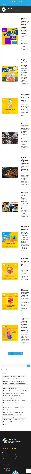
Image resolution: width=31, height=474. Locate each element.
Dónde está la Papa (16, 395)
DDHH (10, 386)
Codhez (5, 383)
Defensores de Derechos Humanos (11, 388)
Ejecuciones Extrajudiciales (9, 398)
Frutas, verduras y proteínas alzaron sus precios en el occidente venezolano (24, 63)
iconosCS (22, 472)
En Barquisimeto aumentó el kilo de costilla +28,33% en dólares (25, 292)
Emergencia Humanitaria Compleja (11, 400)
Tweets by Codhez (5, 370)
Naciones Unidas (19, 412)
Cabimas (13, 381)
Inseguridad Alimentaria (8, 405)
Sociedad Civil (16, 419)
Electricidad (20, 398)
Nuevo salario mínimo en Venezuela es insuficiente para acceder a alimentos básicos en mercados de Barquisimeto (25, 324)
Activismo (13, 376)
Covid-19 (5, 386)
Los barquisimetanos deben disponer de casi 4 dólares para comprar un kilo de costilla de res (25, 97)
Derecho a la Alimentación (9, 390)
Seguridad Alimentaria (17, 417)
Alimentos (18, 378)
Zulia (4, 424)
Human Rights (15, 402)
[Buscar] (27, 4)
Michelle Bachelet (7, 409)
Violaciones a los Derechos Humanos (18, 421)
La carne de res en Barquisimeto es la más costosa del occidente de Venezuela (25, 230)
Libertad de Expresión (8, 407)
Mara (16, 407)
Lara (17, 405)
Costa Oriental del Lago (21, 383)
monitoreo (15, 409)
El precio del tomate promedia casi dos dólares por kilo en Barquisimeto (25, 262)
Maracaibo (22, 407)
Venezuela (5, 421)
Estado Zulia (24, 400)
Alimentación (21, 376)
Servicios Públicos (7, 419)
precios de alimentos (8, 414)
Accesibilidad (6, 376)
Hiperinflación (6, 402)
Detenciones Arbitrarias (19, 393)
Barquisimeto (6, 381)
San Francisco (6, 417)
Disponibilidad (6, 395)
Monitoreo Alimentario (8, 412)
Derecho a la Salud (21, 390)
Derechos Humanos (7, 393)
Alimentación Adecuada (8, 378)
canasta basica (20, 381)
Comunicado (11, 383)
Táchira (23, 419)
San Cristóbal (18, 414)
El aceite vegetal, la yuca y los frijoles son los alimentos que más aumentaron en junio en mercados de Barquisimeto (25, 164)
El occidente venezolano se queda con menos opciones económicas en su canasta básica (25, 128)
